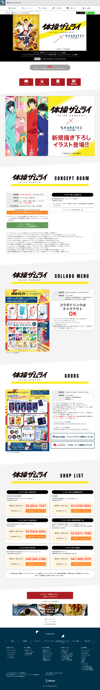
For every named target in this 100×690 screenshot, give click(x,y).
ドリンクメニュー (12, 653)
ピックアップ (85, 663)
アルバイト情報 (75, 641)
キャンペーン (28, 655)
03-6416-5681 (36, 531)
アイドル (84, 656)
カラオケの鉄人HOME (50, 624)
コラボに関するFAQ (86, 666)
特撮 (83, 661)
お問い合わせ (87, 641)
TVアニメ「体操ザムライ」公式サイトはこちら (50, 595)
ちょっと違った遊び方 (67, 655)
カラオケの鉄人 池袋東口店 (72, 195)
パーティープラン (29, 651)
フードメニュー (11, 654)
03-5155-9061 (81, 505)
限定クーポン (28, 650)
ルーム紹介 (10, 657)
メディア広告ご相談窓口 (88, 670)
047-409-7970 (81, 559)
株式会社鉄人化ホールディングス (62, 641)
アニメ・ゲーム (20, 11)
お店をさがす (10, 647)
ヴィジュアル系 (85, 655)
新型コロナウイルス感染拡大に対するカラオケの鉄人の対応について (50, 68)
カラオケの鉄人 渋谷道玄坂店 (27, 520)
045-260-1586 (36, 559)
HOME (12, 641)
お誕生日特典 (28, 653)
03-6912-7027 (36, 505)
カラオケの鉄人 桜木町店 (27, 548)
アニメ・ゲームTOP (50, 622)
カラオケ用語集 (66, 658)
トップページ (7, 11)
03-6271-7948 (81, 533)
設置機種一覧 (46, 660)
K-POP (83, 658)
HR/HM (83, 660)
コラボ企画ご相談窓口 (87, 668)
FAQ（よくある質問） (67, 660)
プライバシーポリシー (50, 641)
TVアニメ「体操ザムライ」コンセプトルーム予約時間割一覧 (27, 225)
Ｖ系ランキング (47, 656)
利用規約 (25, 641)
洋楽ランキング (47, 658)
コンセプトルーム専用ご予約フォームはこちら (27, 212)
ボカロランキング (47, 655)
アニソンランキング (48, 653)
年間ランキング (47, 651)
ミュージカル (85, 651)
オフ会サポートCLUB (67, 653)
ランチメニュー (11, 656)
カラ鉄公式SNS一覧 (67, 656)
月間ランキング (47, 650)
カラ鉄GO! (64, 651)
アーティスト (85, 665)
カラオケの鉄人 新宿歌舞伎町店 (73, 492)
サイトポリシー (37, 641)
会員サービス (65, 650)
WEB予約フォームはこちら (35, 511)
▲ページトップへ (50, 619)
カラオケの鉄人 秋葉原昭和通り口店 (72, 520)
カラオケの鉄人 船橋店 (72, 548)
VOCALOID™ (85, 653)
